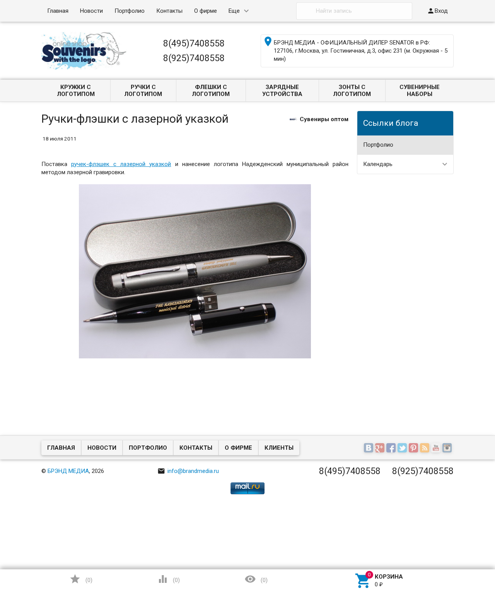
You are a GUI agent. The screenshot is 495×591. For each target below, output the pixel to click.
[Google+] (380, 448)
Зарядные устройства (282, 91)
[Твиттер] (403, 448)
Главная (57, 10)
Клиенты (279, 447)
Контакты (169, 10)
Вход (437, 11)
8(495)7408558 (194, 43)
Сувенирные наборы (419, 91)
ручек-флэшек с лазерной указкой (121, 164)
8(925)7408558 (194, 58)
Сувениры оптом (324, 118)
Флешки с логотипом (211, 91)
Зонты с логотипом (352, 91)
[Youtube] (436, 448)
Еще (234, 10)
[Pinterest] (414, 448)
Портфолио (129, 10)
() (80, 579)
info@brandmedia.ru (188, 471)
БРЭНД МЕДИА (68, 471)
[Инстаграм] (448, 448)
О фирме (205, 10)
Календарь (378, 164)
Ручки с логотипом (143, 91)
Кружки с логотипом (76, 91)
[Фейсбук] (392, 448)
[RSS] (425, 448)
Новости (91, 10)
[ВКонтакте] (369, 448)
